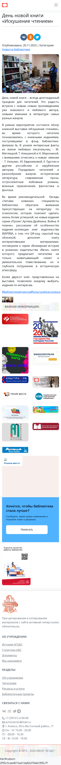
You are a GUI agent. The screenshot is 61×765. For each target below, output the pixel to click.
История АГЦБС (12, 644)
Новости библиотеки (16, 49)
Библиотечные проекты (18, 694)
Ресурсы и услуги (13, 689)
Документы (9, 655)
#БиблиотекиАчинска (16, 292)
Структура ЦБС (12, 650)
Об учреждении (12, 678)
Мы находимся (12, 661)
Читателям (9, 683)
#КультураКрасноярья (45, 292)
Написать (27, 529)
